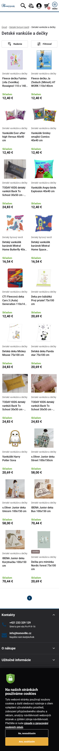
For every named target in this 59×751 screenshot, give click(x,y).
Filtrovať (47, 44)
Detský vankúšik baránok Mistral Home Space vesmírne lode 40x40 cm (43, 250)
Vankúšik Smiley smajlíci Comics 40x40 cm (40, 137)
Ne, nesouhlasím (27, 733)
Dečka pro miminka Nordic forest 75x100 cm (43, 565)
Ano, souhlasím (27, 741)
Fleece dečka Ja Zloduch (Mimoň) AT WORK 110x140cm (43, 82)
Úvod (4, 27)
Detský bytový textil (19, 27)
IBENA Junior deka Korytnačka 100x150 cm (14, 562)
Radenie (17, 44)
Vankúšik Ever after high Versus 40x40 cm (13, 137)
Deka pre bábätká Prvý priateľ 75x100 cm (42, 300)
